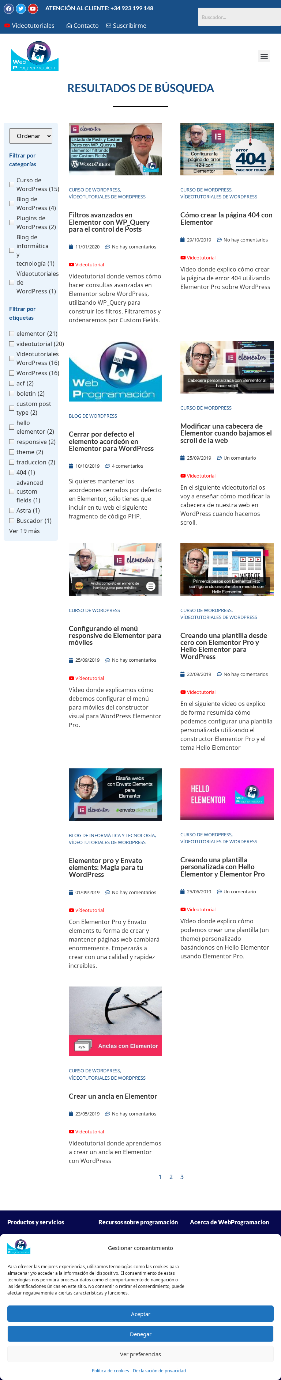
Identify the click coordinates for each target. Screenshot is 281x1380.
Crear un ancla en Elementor (113, 1096)
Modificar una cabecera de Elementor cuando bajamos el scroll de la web (226, 433)
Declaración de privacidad (159, 1371)
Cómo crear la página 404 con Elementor (226, 218)
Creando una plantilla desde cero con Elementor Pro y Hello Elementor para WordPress (223, 646)
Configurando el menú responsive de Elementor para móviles (115, 635)
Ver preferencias (140, 1354)
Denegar (140, 1334)
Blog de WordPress (93, 416)
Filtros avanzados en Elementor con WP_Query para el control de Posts (109, 221)
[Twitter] (21, 9)
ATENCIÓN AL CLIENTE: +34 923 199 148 (99, 7)
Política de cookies (110, 1371)
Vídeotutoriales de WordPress (107, 196)
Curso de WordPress (94, 189)
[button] (264, 56)
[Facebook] (9, 9)
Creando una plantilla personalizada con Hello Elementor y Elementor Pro (222, 866)
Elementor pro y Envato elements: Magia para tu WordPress (106, 867)
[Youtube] (33, 9)
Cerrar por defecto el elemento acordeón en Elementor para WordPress (111, 441)
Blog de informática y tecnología (112, 835)
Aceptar (140, 1314)
